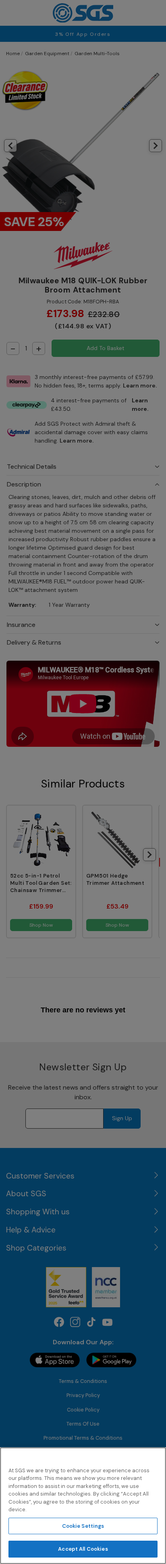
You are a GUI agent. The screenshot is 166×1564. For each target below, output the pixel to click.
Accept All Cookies (83, 1548)
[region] (83, 1505)
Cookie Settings (83, 1526)
